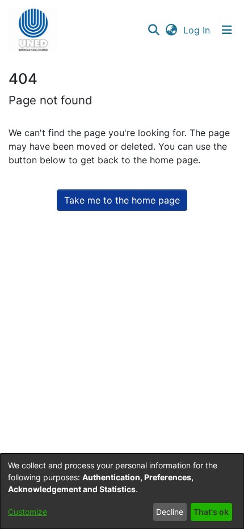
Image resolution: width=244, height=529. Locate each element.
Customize (27, 512)
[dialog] (122, 491)
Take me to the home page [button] (122, 200)
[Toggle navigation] (226, 30)
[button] (33, 30)
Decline (169, 512)
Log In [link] (197, 30)
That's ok (211, 512)
